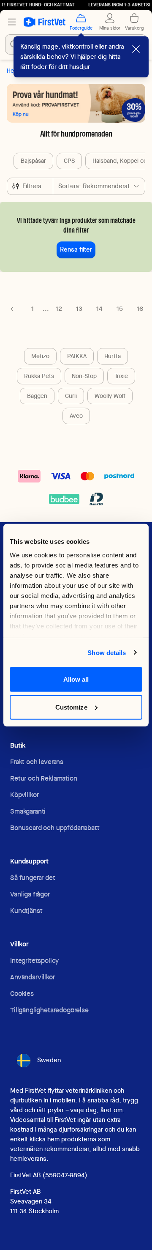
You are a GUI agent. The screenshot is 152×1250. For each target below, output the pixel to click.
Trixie (121, 376)
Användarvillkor (32, 977)
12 (59, 308)
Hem (13, 70)
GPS (69, 160)
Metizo (40, 356)
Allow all (76, 679)
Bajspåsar (33, 160)
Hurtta (112, 356)
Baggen (37, 396)
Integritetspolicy (34, 960)
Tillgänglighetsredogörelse (49, 1010)
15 (120, 308)
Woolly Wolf (110, 396)
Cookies (22, 993)
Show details (106, 652)
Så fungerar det (32, 877)
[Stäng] (136, 49)
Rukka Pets (39, 376)
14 (99, 308)
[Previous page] (12, 309)
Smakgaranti (28, 811)
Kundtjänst (26, 910)
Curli (71, 396)
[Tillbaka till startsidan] (44, 22)
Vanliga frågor (30, 894)
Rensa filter (76, 249)
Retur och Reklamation (43, 778)
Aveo (76, 415)
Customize (71, 706)
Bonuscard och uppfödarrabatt (55, 827)
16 (140, 308)
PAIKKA (77, 356)
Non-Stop (84, 376)
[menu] (12, 22)
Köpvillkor (24, 794)
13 (79, 308)
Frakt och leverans (36, 761)
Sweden (49, 1060)
